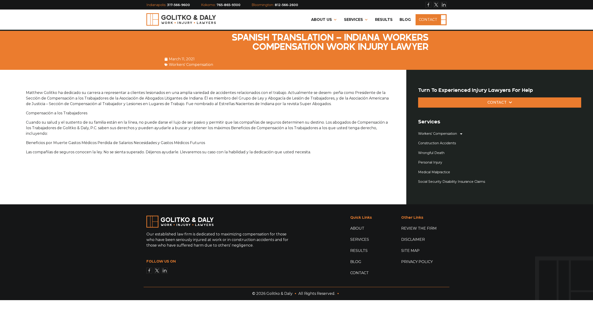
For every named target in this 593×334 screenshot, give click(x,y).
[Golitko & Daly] (181, 19)
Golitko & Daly (279, 293)
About (357, 228)
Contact (428, 19)
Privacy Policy (417, 262)
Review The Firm (419, 228)
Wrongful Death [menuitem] (431, 153)
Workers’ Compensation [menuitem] (437, 134)
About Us (321, 19)
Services (353, 19)
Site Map (410, 250)
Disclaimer (413, 239)
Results (384, 19)
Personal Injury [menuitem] (430, 162)
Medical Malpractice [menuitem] (434, 172)
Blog (405, 19)
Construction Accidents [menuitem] (437, 143)
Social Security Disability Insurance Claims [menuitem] (451, 182)
